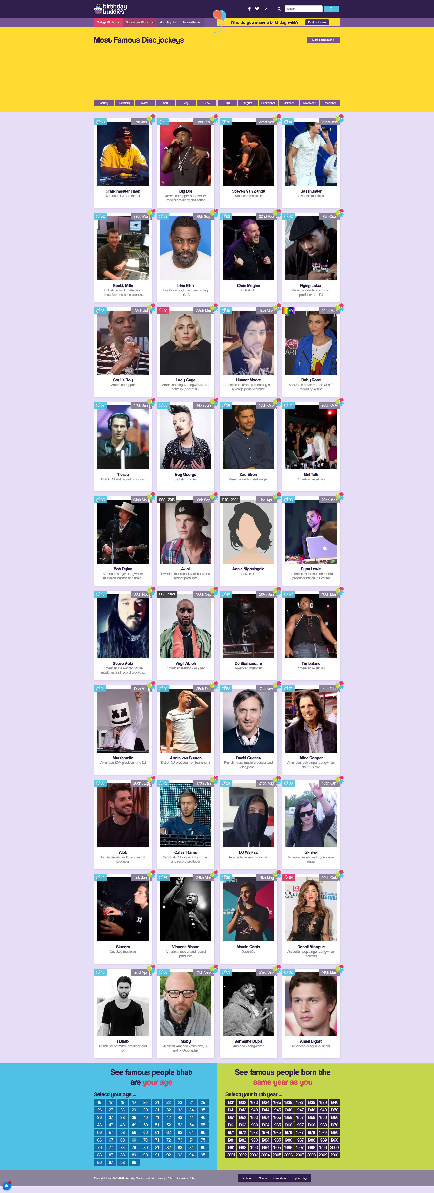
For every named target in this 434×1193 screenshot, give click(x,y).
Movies (263, 1178)
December (330, 103)
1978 (311, 1132)
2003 (254, 1155)
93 (180, 1155)
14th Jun (204, 405)
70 (145, 1140)
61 (157, 1132)
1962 (242, 1124)
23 (180, 1102)
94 (191, 1155)
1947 (300, 1109)
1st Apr (266, 499)
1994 (265, 1147)
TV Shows (246, 1178)
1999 (323, 1147)
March (145, 103)
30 (228, 877)
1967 (300, 1124)
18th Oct (266, 405)
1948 (311, 1109)
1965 (277, 1124)
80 (145, 1147)
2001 (231, 1155)
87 (111, 1155)
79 (134, 1147)
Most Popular (168, 22)
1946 (288, 1109)
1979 (323, 1132)
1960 (334, 1117)
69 (134, 1140)
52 (103, 216)
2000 (334, 1147)
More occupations (323, 39)
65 (165, 405)
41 (290, 122)
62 (168, 1132)
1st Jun (141, 877)
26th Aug (141, 783)
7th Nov (266, 688)
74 (192, 1140)
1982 (242, 1140)
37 (111, 1117)
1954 (265, 1117)
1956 (288, 1117)
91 (157, 1155)
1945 (277, 1109)
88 (122, 1155)
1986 (288, 1140)
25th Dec (203, 688)
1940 (334, 1102)
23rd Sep (266, 972)
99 (134, 1162)
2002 (242, 1155)
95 (203, 1155)
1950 (334, 1109)
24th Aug (266, 783)
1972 (242, 1132)
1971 (231, 1132)
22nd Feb (266, 216)
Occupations (280, 1178)
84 (191, 1147)
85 (103, 499)
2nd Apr (141, 972)
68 (103, 122)
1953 (254, 1117)
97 (111, 1162)
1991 (231, 1147)
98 (122, 1162)
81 (157, 1147)
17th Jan (141, 405)
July (227, 103)
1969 (323, 1124)
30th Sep (203, 594)
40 (165, 310)
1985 (277, 1140)
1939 (323, 1102)
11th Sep (204, 972)
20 (145, 1102)
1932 (242, 1102)
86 (99, 1155)
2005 (277, 1155)
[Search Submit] (331, 9)
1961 (231, 1124)
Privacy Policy (166, 1178)
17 (111, 1102)
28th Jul (141, 310)
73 (180, 1140)
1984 (265, 1140)
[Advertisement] (217, 74)
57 (103, 405)
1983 (254, 1140)
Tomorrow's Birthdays (140, 22)
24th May (141, 499)
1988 (311, 1140)
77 (111, 1147)
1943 (254, 1109)
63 (180, 1132)
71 (157, 1140)
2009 (323, 1155)
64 (191, 1132)
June (207, 103)
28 (122, 1109)
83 (180, 1147)
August (247, 103)
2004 (265, 1155)
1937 (300, 1102)
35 (103, 783)
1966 (288, 1124)
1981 (231, 1140)
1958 (311, 1117)
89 (134, 1155)
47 (111, 1124)
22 (168, 1102)
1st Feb (204, 122)
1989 (323, 1140)
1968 (311, 1124)
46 (99, 1124)
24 (192, 1102)
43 (180, 1117)
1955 (277, 1117)
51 (165, 122)
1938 (311, 1102)
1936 (288, 1102)
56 (165, 877)
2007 (300, 1155)
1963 (254, 1124)
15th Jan (329, 783)
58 (228, 688)
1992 (242, 1147)
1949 (323, 1109)
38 (228, 405)
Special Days (300, 1178)
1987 (300, 1140)
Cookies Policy (186, 1178)
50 (145, 1124)
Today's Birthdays (108, 22)
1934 (265, 1102)
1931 (231, 1102)
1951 (231, 1117)
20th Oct (329, 877)
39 (134, 1117)
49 (228, 594)
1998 (311, 1147)
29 (228, 783)
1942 (242, 1109)
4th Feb (329, 688)
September (268, 103)
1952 (242, 1117)
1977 (300, 1132)
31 (157, 1109)
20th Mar (329, 310)
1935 (277, 1102)
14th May (266, 877)
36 (103, 310)
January (104, 103)
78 (291, 688)
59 (134, 1132)
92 (168, 1155)
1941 (231, 1109)
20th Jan (266, 594)
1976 (288, 1132)
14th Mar (329, 972)
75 (228, 122)
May (186, 103)
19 (134, 1102)
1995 (277, 1147)
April (165, 103)
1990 (334, 1140)
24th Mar (203, 877)
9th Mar (266, 310)
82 (168, 1147)
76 (99, 1147)
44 (291, 405)
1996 (288, 1147)
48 (103, 594)
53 (165, 216)
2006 (288, 1155)
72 (168, 1140)
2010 (334, 1155)
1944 (265, 1109)
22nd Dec (329, 122)
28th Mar (141, 216)
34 (102, 688)
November (309, 103)
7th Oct (329, 216)
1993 (254, 1147)
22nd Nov (266, 122)
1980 (334, 1132)
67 (111, 1140)
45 (203, 1117)
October (289, 103)
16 (99, 1102)
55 (203, 1124)
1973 (254, 1132)
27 (111, 1109)
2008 (311, 1155)
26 (99, 1109)
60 (165, 972)
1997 (300, 1147)
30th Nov (141, 594)
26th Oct (329, 405)
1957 (300, 1117)
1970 (334, 1124)
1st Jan (141, 122)
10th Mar (329, 594)
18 (122, 1102)
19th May (141, 688)
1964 (265, 1124)
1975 (277, 1132)
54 (291, 594)
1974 (265, 1132)
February (124, 103)
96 (99, 1162)
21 (157, 1102)
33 (180, 1109)
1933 (254, 1102)
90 (145, 1155)
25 (203, 1102)
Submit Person (192, 22)
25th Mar (329, 499)
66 (99, 1140)
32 (291, 972)
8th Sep (203, 499)
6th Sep (203, 216)
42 (291, 216)
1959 (323, 1117)
